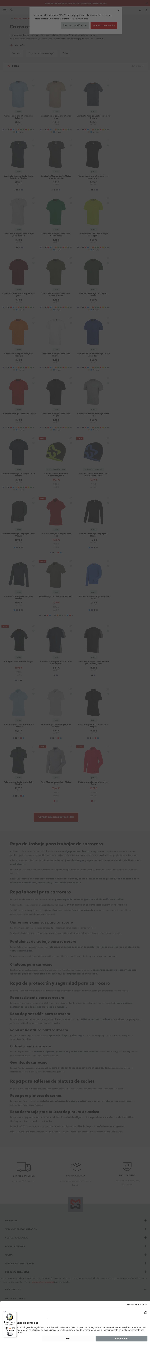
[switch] (10, 1334)
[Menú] (15, 1313)
